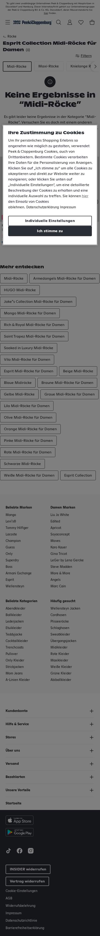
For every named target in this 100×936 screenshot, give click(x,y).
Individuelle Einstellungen (50, 221)
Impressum (68, 207)
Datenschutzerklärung (42, 207)
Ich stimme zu (50, 231)
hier (85, 196)
